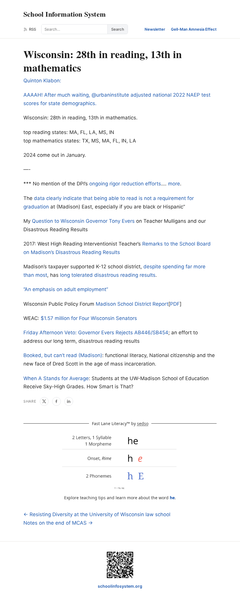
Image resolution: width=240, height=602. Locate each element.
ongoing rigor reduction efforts (125, 184)
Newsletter (155, 29)
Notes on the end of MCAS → (58, 523)
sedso (142, 423)
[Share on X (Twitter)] (44, 401)
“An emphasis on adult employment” (65, 289)
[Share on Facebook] (56, 401)
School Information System (64, 14)
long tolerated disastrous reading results (107, 275)
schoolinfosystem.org (120, 586)
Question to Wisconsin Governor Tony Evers (83, 221)
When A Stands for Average (56, 378)
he (172, 497)
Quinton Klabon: (42, 80)
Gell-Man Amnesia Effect (194, 29)
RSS (32, 29)
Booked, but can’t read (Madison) (62, 355)
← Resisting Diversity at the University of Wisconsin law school (96, 514)
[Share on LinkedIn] (68, 401)
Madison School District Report (132, 304)
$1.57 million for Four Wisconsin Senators (89, 318)
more (174, 184)
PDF (175, 304)
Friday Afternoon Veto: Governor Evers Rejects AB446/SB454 (95, 332)
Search (117, 29)
